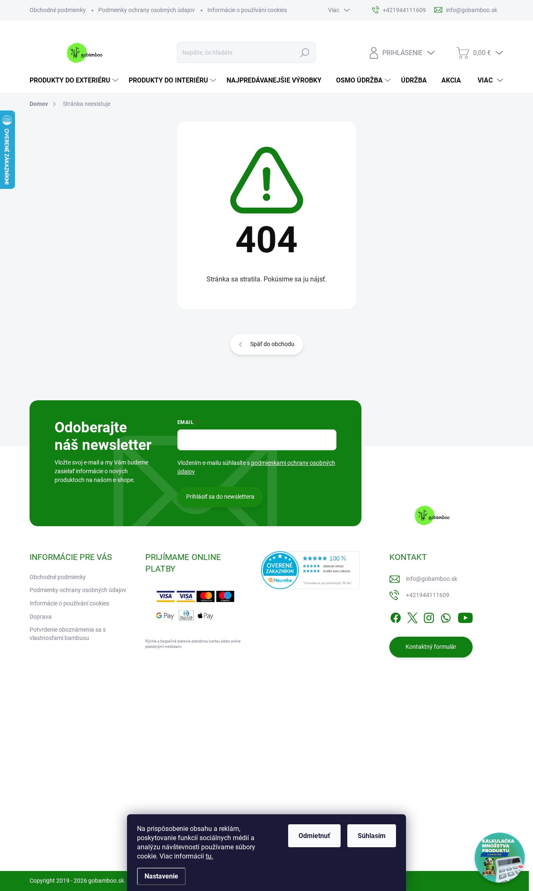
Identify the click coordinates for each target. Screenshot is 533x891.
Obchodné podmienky (58, 10)
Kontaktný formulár (431, 646)
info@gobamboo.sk (431, 578)
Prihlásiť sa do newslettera (220, 496)
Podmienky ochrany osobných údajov (146, 10)
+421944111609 (427, 595)
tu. (209, 856)
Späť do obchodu (272, 344)
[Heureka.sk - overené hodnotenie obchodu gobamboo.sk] (310, 570)
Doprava (41, 616)
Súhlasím (372, 836)
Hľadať (305, 52)
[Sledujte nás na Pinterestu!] (88, 839)
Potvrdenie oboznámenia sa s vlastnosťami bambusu (68, 633)
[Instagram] (429, 616)
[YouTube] (465, 616)
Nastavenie (161, 876)
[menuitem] (75, 80)
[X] (412, 616)
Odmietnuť (314, 836)
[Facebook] (395, 616)
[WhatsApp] (445, 616)
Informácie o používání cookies (247, 10)
